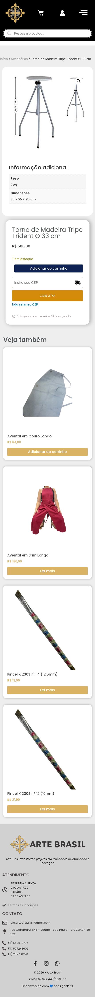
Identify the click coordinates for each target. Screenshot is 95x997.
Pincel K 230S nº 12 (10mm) (30, 793)
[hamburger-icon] (82, 13)
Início (4, 59)
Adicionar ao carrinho (48, 268)
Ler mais (47, 571)
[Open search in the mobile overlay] (47, 33)
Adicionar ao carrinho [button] (47, 451)
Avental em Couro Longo (29, 436)
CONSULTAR (47, 296)
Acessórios (19, 59)
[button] (79, 81)
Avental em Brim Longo (27, 555)
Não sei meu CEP (25, 304)
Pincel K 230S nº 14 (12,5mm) (32, 674)
